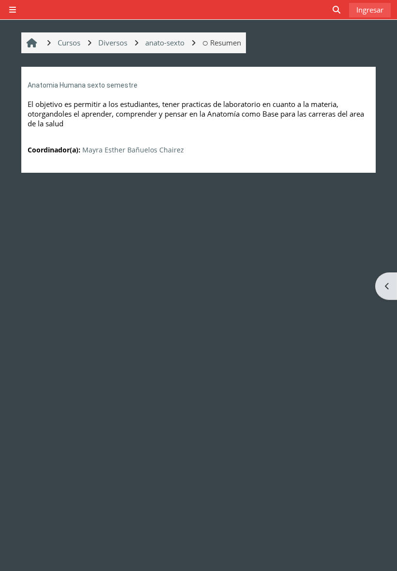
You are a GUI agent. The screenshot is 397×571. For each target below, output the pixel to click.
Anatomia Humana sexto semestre (82, 85)
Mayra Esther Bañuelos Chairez (133, 149)
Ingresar (369, 10)
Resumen (225, 42)
